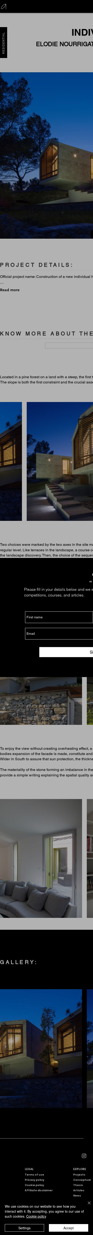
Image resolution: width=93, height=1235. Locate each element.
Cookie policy (36, 1216)
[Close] (86, 1205)
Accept (68, 1227)
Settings (24, 1227)
